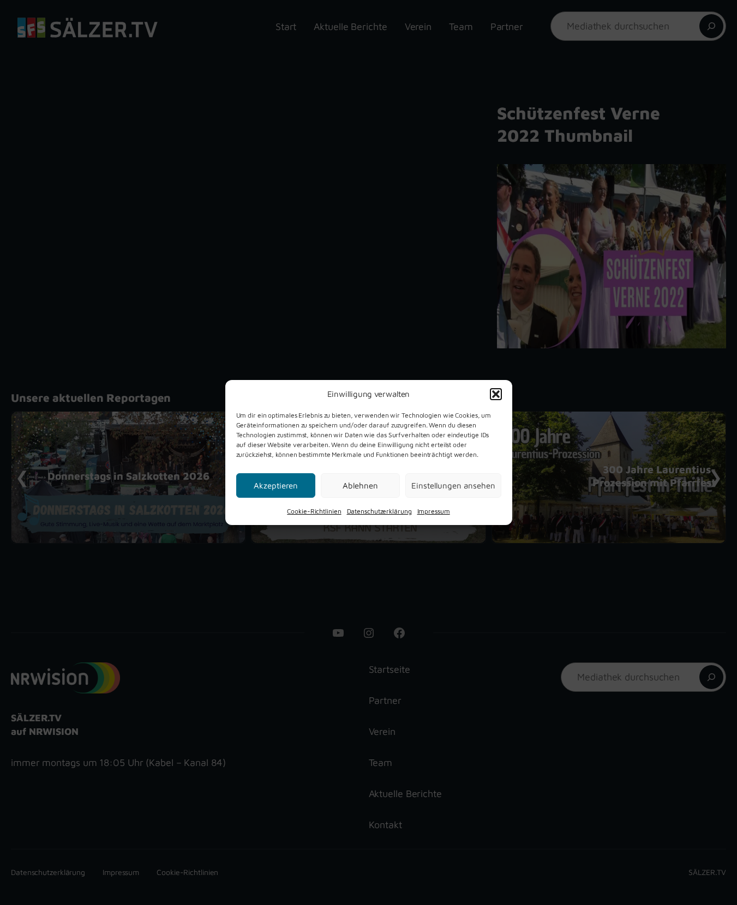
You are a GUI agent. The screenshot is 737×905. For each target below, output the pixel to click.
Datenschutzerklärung (379, 511)
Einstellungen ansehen (453, 485)
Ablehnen (360, 485)
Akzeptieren (276, 485)
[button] (495, 393)
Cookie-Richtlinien (314, 511)
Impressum (433, 511)
